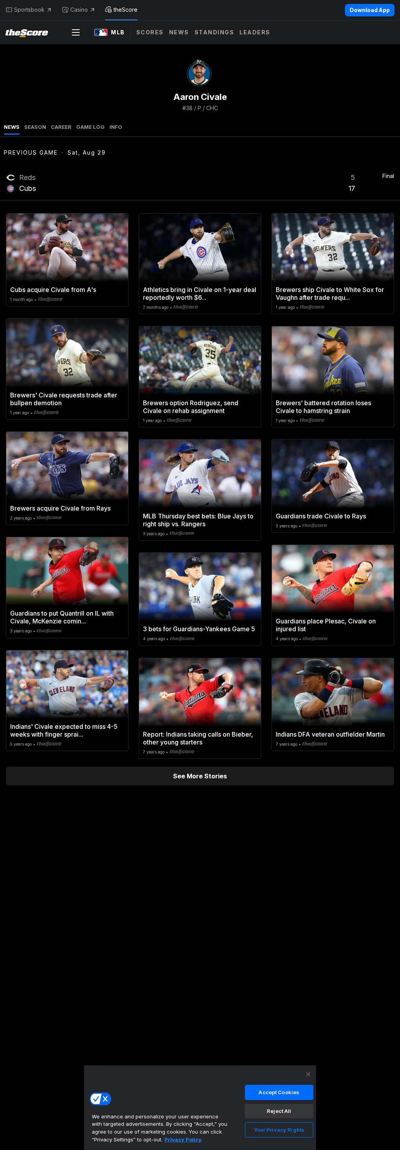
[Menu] (75, 32)
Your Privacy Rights (279, 1130)
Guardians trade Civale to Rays (321, 516)
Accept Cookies (279, 1092)
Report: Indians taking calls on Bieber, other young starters (198, 738)
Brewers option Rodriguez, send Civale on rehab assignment (190, 407)
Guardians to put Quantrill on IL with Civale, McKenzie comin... (62, 617)
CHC (212, 108)
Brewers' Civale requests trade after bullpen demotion (63, 399)
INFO (115, 127)
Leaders (254, 32)
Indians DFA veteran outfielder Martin (330, 734)
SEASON (35, 127)
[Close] (308, 1074)
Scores (150, 32)
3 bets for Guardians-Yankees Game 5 (199, 629)
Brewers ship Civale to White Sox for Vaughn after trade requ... (330, 293)
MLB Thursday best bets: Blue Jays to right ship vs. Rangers (198, 520)
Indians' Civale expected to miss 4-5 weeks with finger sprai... (64, 730)
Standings (214, 32)
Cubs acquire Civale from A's (53, 290)
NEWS (12, 127)
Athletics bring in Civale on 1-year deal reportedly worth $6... (199, 293)
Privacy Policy (183, 1139)
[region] (200, 1107)
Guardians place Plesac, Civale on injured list (326, 625)
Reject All (279, 1111)
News (179, 32)
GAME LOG (90, 127)
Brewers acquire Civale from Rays (60, 508)
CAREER (61, 127)
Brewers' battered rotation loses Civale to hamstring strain (323, 407)
